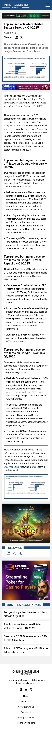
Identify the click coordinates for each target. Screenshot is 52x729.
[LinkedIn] (16, 37)
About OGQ (26, 701)
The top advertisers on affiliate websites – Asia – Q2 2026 (22, 626)
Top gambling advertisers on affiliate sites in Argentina (25, 614)
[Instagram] (14, 553)
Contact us (26, 712)
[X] (21, 37)
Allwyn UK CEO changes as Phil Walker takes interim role (26, 650)
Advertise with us (26, 707)
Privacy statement (26, 717)
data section (14, 470)
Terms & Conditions (26, 723)
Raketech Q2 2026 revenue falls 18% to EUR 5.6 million (25, 638)
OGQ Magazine (11, 466)
